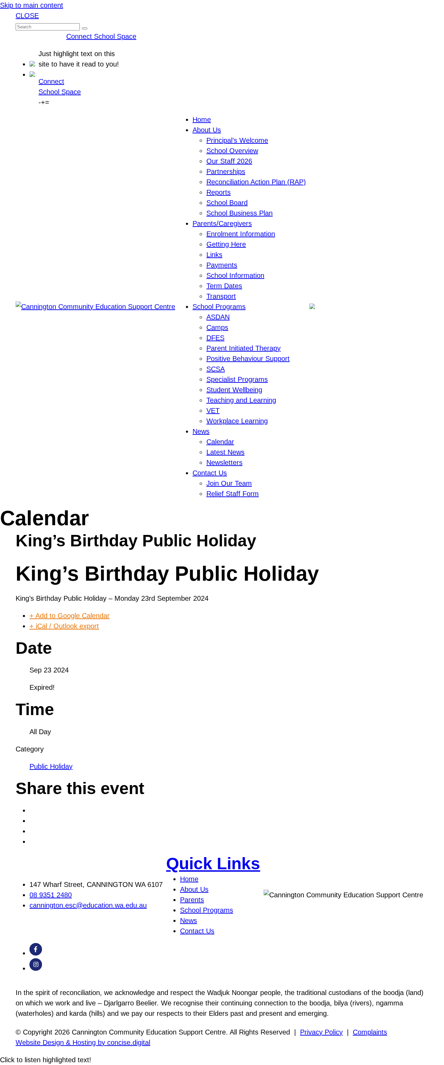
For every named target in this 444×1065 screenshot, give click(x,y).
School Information (235, 275)
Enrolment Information (240, 234)
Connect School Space (101, 36)
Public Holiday (50, 766)
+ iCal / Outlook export (64, 626)
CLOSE (27, 15)
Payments (221, 265)
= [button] (47, 102)
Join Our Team (229, 483)
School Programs (219, 306)
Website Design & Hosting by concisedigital (83, 1042)
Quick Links (213, 863)
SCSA (215, 369)
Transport (221, 296)
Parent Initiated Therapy (243, 348)
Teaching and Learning (241, 400)
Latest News (225, 452)
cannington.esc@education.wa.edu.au (88, 905)
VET (213, 410)
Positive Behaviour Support (248, 358)
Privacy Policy (321, 1032)
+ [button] (43, 102)
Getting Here (226, 244)
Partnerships (225, 171)
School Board (227, 202)
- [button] (40, 102)
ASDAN (218, 317)
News (201, 431)
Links (214, 254)
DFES (215, 338)
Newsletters (224, 462)
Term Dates (224, 286)
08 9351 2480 (50, 895)
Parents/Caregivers (222, 223)
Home (202, 119)
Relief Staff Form (232, 494)
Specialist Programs (237, 379)
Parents (192, 900)
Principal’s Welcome (237, 140)
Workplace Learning (237, 421)
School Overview (232, 151)
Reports (218, 192)
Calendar (220, 442)
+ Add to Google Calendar (69, 615)
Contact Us (210, 473)
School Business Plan (239, 213)
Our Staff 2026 (229, 161)
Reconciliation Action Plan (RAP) (256, 182)
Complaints (370, 1032)
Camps (217, 327)
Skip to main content (31, 5)
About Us (207, 130)
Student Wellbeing (234, 390)
